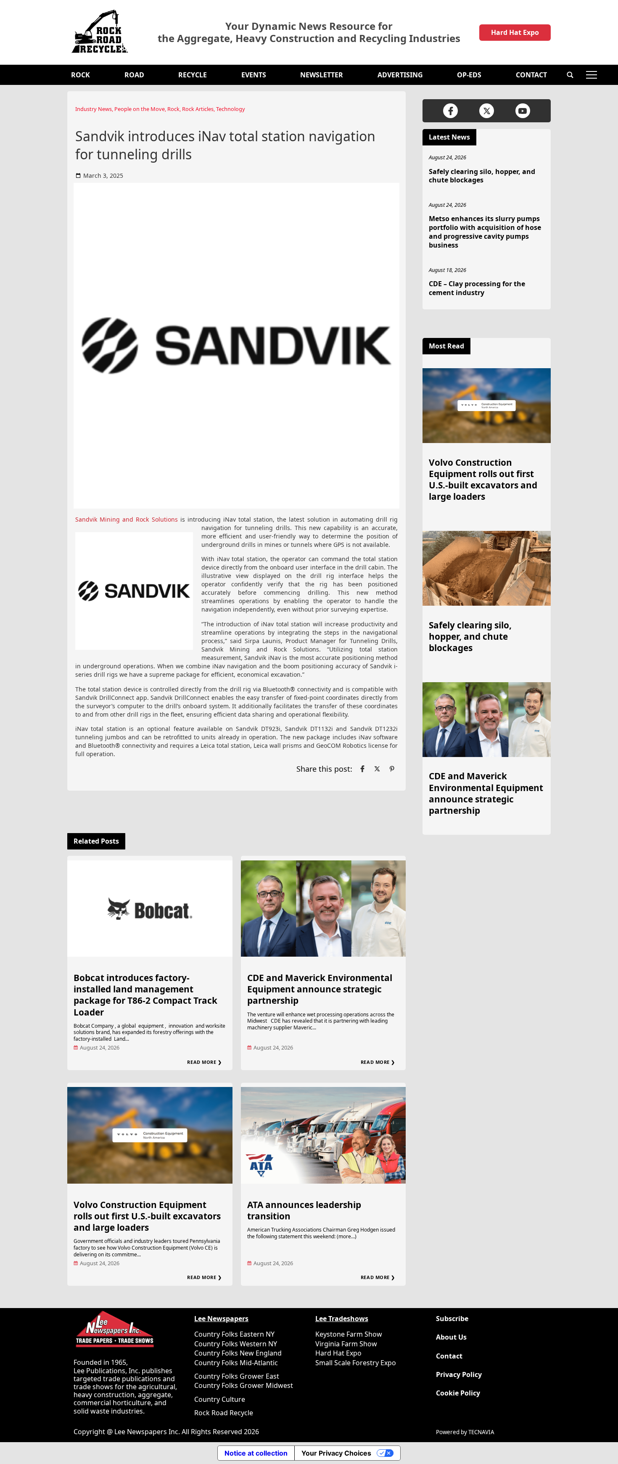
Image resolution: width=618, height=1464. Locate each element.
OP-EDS (469, 74)
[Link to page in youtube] (522, 110)
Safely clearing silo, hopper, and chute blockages (482, 176)
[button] (570, 75)
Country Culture (219, 1399)
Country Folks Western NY (235, 1343)
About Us (451, 1337)
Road (134, 74)
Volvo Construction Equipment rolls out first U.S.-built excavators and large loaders (147, 1216)
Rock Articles (198, 109)
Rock (80, 74)
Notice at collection (256, 1453)
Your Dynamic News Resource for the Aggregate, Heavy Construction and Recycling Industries (309, 32)
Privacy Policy (459, 1375)
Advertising (400, 74)
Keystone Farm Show (348, 1334)
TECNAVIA (481, 1432)
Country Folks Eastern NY (234, 1334)
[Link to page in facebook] (362, 769)
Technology (230, 109)
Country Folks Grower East (236, 1376)
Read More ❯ (204, 1062)
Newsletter (321, 74)
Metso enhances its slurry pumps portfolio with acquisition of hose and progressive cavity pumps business (485, 231)
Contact (531, 74)
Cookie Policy (458, 1393)
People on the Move (139, 109)
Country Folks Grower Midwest (243, 1385)
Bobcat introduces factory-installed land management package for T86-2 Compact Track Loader (145, 995)
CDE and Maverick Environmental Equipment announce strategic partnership (319, 989)
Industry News (93, 109)
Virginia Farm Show (346, 1343)
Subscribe (452, 1319)
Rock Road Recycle (223, 1412)
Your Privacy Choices (336, 1453)
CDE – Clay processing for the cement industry (477, 288)
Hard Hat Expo (515, 32)
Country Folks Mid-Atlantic (236, 1362)
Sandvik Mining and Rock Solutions (126, 519)
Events (253, 74)
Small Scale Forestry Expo (355, 1362)
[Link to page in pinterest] (392, 769)
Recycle (192, 74)
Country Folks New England (238, 1353)
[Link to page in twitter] (377, 769)
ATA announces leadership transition (304, 1210)
